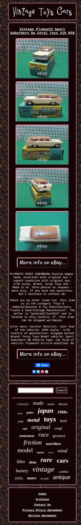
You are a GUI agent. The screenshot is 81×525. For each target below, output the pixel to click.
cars (62, 460)
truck (44, 478)
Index (42, 494)
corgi (58, 428)
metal (33, 420)
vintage (43, 469)
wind (62, 450)
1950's (19, 478)
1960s (62, 412)
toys (50, 419)
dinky (33, 462)
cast (25, 428)
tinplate (40, 452)
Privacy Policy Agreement (42, 510)
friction (33, 442)
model (25, 450)
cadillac (64, 471)
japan (45, 410)
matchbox (53, 444)
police (30, 412)
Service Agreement (42, 515)
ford (63, 421)
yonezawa (26, 436)
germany (59, 436)
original (40, 427)
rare (47, 459)
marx (31, 478)
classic (23, 404)
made (38, 403)
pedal (20, 421)
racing (19, 413)
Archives (42, 499)
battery (22, 470)
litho (21, 461)
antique (61, 477)
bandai (51, 404)
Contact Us (42, 504)
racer (50, 452)
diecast (63, 404)
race (43, 434)
